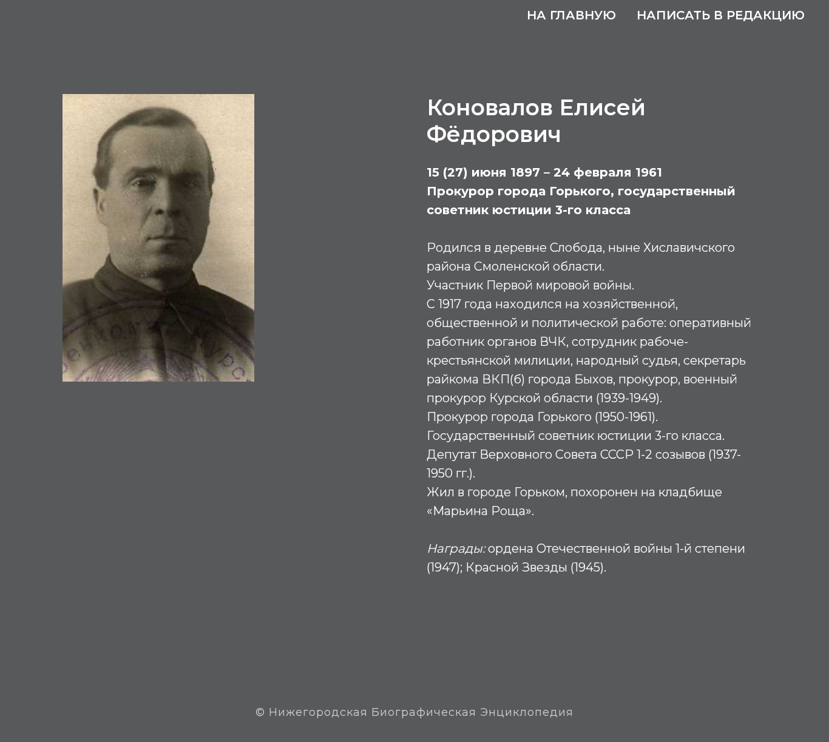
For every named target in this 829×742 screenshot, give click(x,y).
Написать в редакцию (721, 15)
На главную (571, 15)
